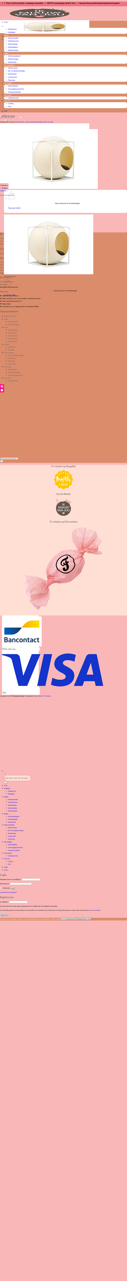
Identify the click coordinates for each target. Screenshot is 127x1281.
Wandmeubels (13, 50)
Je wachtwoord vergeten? (8, 892)
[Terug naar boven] (1, 699)
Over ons (7, 101)
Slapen (6, 35)
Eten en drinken (9, 65)
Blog (1, 244)
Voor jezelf (7, 95)
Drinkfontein (12, 74)
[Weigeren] (92, 919)
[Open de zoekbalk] (1, 455)
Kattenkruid (12, 62)
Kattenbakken (13, 86)
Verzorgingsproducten (16, 89)
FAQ (9, 106)
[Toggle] (9, 319)
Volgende (4, 190)
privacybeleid (96, 910)
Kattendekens (13, 47)
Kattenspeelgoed (14, 56)
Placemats (11, 80)
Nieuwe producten (10, 316)
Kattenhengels (13, 59)
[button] (51, 188)
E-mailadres (4, 902)
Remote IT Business (44, 696)
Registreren (4, 915)
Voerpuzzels (12, 77)
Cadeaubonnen (13, 98)
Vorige (3, 188)
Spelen (6, 53)
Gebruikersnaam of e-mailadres (10, 879)
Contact (11, 103)
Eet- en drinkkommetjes (16, 71)
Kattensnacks (13, 68)
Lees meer (87, 919)
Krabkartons (12, 29)
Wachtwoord (5, 883)
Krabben (7, 26)
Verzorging (8, 83)
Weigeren (80, 919)
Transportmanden (14, 92)
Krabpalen (11, 32)
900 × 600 (25, 122)
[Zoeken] (5, 120)
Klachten (3, 273)
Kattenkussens (13, 41)
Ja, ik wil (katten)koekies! (68, 919)
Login (12, 888)
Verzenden (3, 267)
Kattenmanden (13, 38)
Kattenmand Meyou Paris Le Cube (41, 122)
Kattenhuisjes (13, 44)
